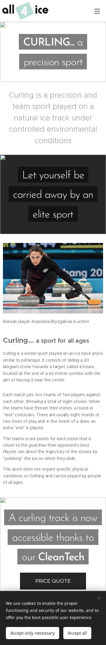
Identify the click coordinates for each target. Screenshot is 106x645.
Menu (97, 11)
